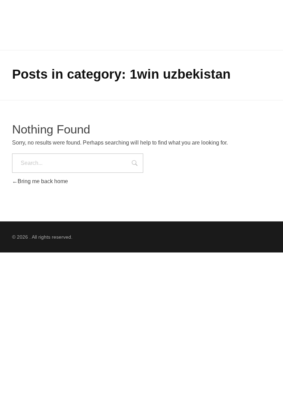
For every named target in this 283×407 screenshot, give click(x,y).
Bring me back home (43, 181)
